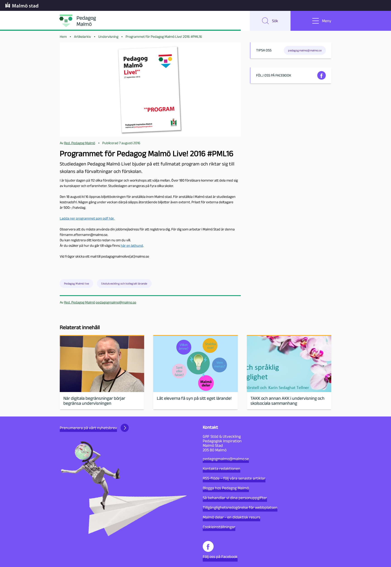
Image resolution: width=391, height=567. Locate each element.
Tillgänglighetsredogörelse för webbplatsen (240, 507)
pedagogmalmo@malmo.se (116, 302)
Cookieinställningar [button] (219, 527)
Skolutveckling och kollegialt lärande (124, 283)
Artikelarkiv (82, 36)
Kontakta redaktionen (221, 468)
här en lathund (132, 245)
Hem (63, 36)
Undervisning (108, 36)
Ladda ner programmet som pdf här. (87, 218)
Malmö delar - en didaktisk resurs (231, 517)
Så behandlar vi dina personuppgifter (235, 497)
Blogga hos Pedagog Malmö (226, 488)
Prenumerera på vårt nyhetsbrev (88, 428)
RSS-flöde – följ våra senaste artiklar (234, 478)
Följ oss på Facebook (220, 556)
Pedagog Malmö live (76, 283)
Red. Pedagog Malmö (79, 302)
